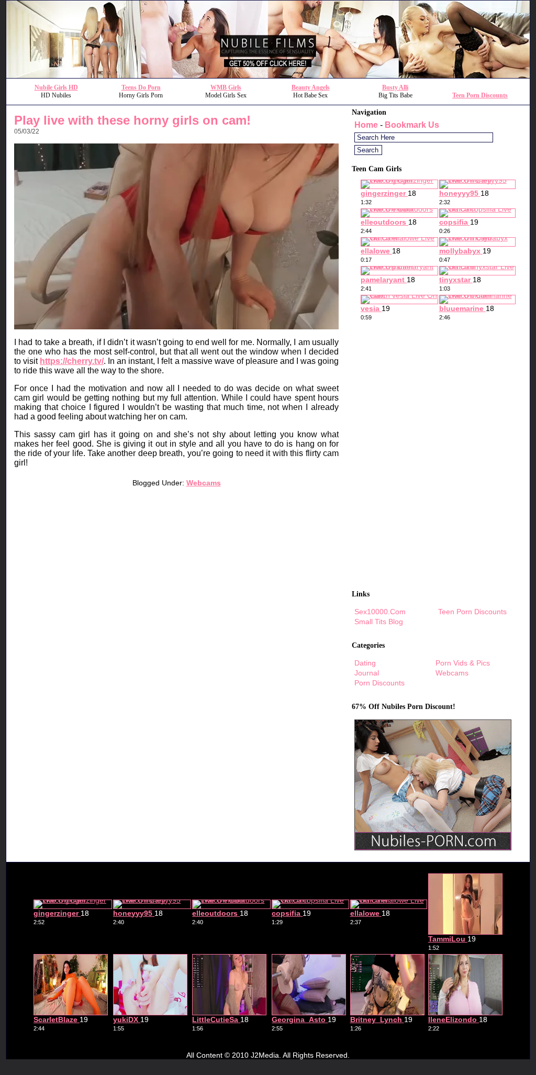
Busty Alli (395, 87)
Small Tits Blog (378, 621)
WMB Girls (225, 87)
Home (366, 124)
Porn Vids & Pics (463, 663)
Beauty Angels (311, 87)
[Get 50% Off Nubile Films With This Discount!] (268, 75)
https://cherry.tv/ (72, 361)
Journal (366, 673)
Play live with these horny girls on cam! (132, 120)
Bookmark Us (412, 124)
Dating (365, 663)
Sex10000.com (380, 611)
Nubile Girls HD (56, 87)
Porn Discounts (379, 683)
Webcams (203, 483)
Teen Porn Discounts (480, 95)
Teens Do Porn (141, 87)
